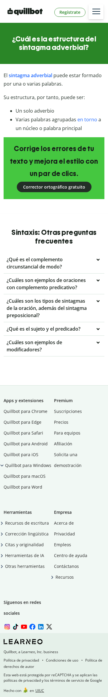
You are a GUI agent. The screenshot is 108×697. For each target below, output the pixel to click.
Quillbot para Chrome (25, 411)
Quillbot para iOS (21, 454)
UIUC (39, 690)
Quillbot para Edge (22, 422)
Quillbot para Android (26, 444)
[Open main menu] (96, 11)
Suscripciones (68, 411)
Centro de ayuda (70, 555)
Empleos (62, 544)
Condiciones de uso (62, 660)
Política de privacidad (21, 660)
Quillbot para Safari (23, 433)
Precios (61, 422)
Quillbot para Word (23, 487)
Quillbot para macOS (25, 476)
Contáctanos (66, 566)
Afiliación (63, 444)
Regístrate (69, 12)
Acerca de (64, 523)
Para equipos (67, 433)
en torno (87, 119)
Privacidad (64, 534)
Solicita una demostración (68, 460)
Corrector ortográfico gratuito (54, 187)
